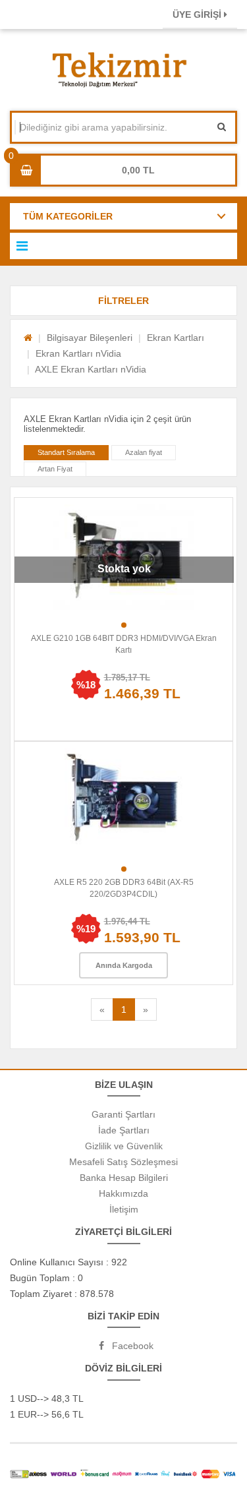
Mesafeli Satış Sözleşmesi (123, 1162)
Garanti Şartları (123, 1114)
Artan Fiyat (55, 469)
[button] (123, 301)
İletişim (123, 1209)
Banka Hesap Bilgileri (124, 1177)
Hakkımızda (123, 1193)
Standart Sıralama (66, 452)
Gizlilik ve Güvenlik (124, 1146)
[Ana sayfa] (28, 337)
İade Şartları (124, 1130)
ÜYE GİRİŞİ (198, 14)
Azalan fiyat (143, 452)
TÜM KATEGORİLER (68, 216)
